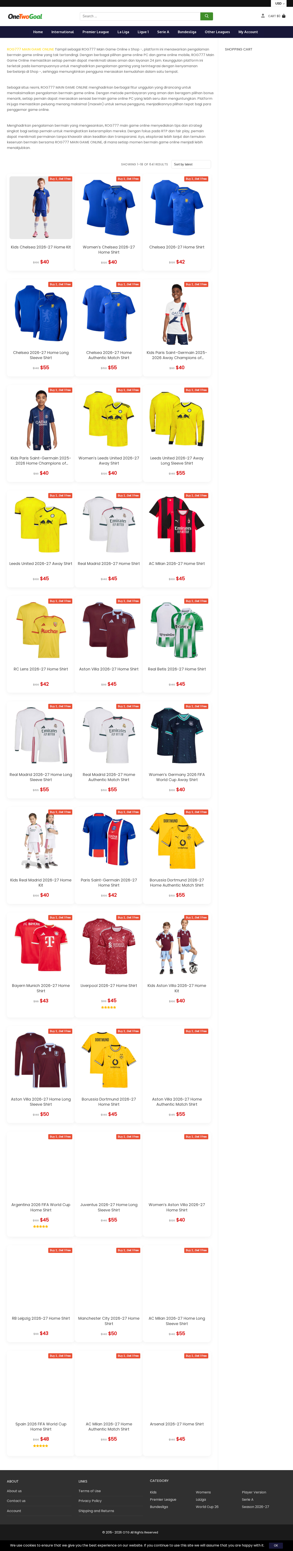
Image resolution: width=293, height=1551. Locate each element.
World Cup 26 (207, 1506)
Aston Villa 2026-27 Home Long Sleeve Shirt (41, 1101)
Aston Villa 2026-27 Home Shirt (109, 669)
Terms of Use (90, 1491)
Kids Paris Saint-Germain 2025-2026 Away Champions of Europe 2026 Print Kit (177, 358)
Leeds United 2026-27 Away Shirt (40, 563)
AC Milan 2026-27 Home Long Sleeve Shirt (177, 1321)
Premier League (96, 32)
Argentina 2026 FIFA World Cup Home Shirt (40, 1207)
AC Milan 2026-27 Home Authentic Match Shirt (109, 1426)
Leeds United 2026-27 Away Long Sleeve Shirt (177, 460)
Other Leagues (217, 32)
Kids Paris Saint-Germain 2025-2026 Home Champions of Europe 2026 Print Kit (41, 463)
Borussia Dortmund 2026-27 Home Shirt (109, 1101)
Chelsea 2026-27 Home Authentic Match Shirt (109, 355)
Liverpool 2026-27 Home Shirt (109, 985)
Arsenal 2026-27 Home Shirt (177, 1424)
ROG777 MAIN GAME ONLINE (30, 49)
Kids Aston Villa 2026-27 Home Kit (177, 988)
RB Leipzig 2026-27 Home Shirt (41, 1318)
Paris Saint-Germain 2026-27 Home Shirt (109, 882)
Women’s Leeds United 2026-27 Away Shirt (109, 460)
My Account (248, 32)
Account (14, 1510)
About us (14, 1491)
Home (38, 32)
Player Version (254, 1492)
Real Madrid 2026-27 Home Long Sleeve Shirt (41, 777)
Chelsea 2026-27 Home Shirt (176, 247)
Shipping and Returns (96, 1510)
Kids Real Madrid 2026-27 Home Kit (40, 882)
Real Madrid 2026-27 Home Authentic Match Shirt (109, 777)
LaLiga (201, 1499)
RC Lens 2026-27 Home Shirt (41, 669)
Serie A (163, 32)
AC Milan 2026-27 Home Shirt (177, 563)
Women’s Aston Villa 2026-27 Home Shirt (177, 1207)
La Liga (123, 32)
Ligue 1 (143, 32)
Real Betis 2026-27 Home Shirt (177, 669)
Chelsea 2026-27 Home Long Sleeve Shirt (41, 355)
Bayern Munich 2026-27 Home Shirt (41, 988)
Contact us (16, 1500)
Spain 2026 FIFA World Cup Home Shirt (40, 1426)
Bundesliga (187, 32)
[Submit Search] (206, 16)
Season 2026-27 (255, 1506)
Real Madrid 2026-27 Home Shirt (109, 563)
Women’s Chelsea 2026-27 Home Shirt (109, 249)
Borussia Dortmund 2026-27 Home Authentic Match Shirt (177, 882)
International (62, 32)
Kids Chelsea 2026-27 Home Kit (41, 247)
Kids (153, 1492)
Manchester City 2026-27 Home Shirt (108, 1321)
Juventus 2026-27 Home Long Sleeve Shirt (108, 1207)
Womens (203, 1492)
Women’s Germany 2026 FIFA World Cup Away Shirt (177, 777)
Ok (276, 1545)
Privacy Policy (90, 1500)
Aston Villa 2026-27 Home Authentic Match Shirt (177, 1101)
